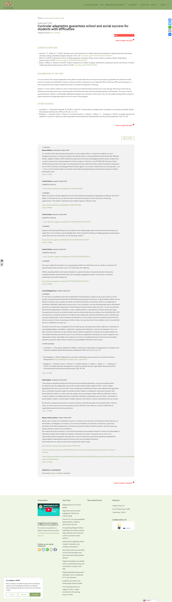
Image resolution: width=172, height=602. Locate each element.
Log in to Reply (47, 174)
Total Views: (116, 512)
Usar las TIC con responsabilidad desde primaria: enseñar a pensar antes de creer (73, 521)
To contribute (132, 4)
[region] (23, 587)
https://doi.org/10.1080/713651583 (85, 65)
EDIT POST (127, 138)
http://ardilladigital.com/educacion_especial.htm (70, 359)
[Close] (41, 579)
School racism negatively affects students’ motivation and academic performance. (73, 544)
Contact (163, 4)
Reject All (23, 594)
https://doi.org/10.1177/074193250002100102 (96, 56)
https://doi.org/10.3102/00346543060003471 (71, 60)
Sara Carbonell (55, 33)
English (148, 600)
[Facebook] (170, 20)
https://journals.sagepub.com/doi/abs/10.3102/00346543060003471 (67, 222)
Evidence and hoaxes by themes (114, 4)
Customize (12, 594)
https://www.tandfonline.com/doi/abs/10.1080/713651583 (63, 188)
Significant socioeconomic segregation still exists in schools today (71, 513)
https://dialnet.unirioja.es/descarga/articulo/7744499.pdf (61, 446)
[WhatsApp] (170, 27)
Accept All (35, 594)
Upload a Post (144, 4)
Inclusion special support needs (53, 18)
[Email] (170, 31)
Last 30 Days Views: (119, 509)
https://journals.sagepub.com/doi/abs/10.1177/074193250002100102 (67, 257)
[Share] (170, 34)
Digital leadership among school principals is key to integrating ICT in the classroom (73, 574)
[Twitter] (170, 23)
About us (154, 4)
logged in (54, 473)
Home (101, 4)
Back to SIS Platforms (91, 4)
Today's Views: (117, 506)
